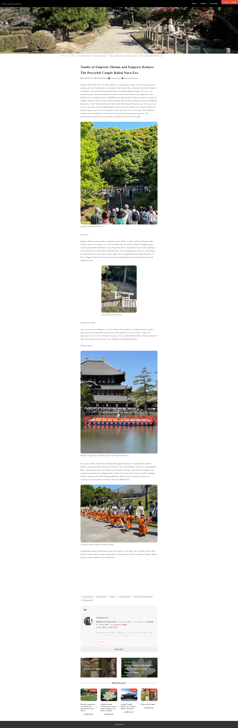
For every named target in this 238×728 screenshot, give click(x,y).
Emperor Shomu (125, 597)
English (226, 2)
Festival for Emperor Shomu (143, 597)
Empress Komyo (88, 597)
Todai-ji (112, 597)
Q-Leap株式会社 (116, 624)
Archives (101, 642)
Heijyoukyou (101, 597)
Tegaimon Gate (88, 600)
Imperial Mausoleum (131, 78)
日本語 (233, 2)
